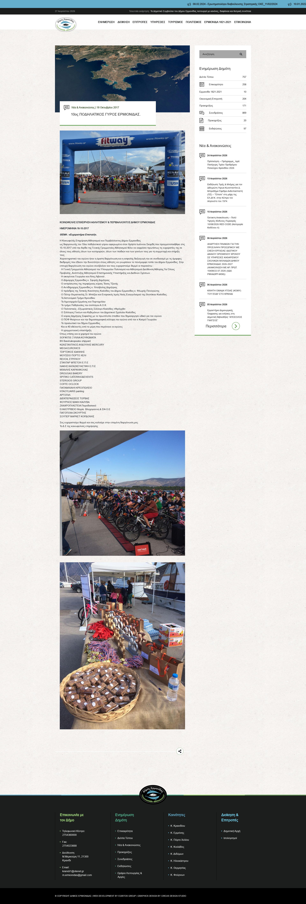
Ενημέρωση (106, 22)
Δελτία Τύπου (222, 77)
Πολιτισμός (193, 22)
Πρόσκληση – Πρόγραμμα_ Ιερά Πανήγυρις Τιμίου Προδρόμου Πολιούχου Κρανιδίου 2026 (223, 164)
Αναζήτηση (208, 54)
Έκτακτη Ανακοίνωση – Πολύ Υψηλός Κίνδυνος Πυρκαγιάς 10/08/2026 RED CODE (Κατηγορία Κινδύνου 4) (225, 222)
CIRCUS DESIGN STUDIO (173, 896)
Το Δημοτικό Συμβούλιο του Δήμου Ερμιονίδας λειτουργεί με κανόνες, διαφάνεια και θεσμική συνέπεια (200, 11)
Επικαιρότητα (227, 84)
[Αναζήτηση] (241, 54)
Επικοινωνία (242, 22)
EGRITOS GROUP (127, 896)
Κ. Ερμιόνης (177, 832)
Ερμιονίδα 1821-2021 (217, 22)
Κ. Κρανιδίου (178, 825)
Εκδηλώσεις (227, 128)
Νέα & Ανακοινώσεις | (84, 107)
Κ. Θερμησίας (178, 867)
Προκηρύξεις (222, 105)
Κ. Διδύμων (177, 853)
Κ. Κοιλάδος (177, 846)
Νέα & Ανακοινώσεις (129, 845)
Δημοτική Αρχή (232, 831)
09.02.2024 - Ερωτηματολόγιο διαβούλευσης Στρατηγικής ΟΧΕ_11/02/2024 (162, 4)
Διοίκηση (124, 22)
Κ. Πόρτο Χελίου (180, 839)
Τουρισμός (175, 22)
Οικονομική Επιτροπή (222, 98)
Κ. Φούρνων (178, 874)
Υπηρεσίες (157, 22)
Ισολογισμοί (230, 838)
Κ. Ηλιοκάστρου (179, 860)
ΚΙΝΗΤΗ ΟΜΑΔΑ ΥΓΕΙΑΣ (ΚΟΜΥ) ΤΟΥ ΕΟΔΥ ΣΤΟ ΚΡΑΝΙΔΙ (224, 292)
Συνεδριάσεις (227, 112)
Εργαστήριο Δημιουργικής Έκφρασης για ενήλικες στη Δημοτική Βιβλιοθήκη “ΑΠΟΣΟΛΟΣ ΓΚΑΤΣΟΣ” (224, 315)
